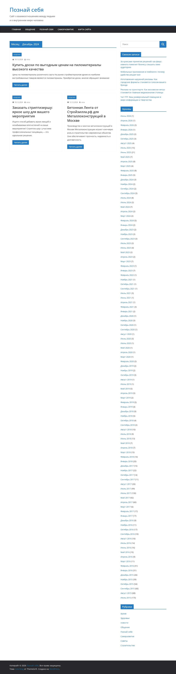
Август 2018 (126, 429)
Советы (124, 641)
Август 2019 (126, 379)
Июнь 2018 (126, 438)
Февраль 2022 (127, 275)
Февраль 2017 (127, 511)
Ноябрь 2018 (127, 416)
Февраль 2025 (127, 170)
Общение (30, 29)
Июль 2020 (126, 338)
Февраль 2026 (127, 125)
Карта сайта (84, 29)
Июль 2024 (126, 197)
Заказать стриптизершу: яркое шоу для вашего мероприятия (32, 111)
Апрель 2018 (127, 447)
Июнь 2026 (126, 116)
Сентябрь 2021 (128, 288)
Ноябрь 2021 (127, 279)
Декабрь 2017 (127, 466)
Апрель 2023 (127, 257)
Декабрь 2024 (127, 179)
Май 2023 (125, 252)
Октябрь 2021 (127, 284)
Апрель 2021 (127, 302)
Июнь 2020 (126, 343)
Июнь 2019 (126, 384)
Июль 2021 (126, 293)
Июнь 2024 (126, 202)
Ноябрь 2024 (127, 184)
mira (28, 59)
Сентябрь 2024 (128, 193)
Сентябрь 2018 (128, 425)
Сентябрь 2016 (128, 534)
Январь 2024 (127, 225)
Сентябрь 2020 (128, 329)
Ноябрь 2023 (127, 234)
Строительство (128, 645)
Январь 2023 (127, 270)
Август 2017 (126, 484)
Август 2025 (126, 143)
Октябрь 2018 (127, 420)
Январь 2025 (127, 175)
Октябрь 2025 (127, 138)
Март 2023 (126, 261)
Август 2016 (126, 538)
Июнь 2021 (126, 297)
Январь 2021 (127, 311)
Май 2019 (125, 388)
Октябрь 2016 (127, 529)
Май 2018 (125, 443)
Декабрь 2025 (127, 134)
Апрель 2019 (127, 393)
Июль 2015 (126, 597)
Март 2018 (126, 452)
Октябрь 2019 (127, 375)
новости (124, 622)
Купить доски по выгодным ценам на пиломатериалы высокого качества (56, 67)
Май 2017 (125, 497)
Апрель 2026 (127, 120)
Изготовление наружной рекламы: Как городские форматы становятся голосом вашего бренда (143, 82)
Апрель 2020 (127, 352)
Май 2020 (125, 347)
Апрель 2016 (127, 556)
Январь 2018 (127, 461)
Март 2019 (126, 397)
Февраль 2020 (127, 361)
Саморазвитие (66, 29)
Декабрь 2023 (127, 229)
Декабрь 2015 (127, 575)
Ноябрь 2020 (127, 320)
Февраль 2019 (127, 402)
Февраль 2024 (127, 220)
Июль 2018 (126, 434)
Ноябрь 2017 (127, 470)
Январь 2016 (127, 570)
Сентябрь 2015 (128, 588)
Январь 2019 (127, 407)
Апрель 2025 (127, 161)
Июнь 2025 (126, 152)
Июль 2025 (126, 148)
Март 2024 (126, 216)
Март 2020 (126, 357)
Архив (123, 613)
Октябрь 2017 (127, 475)
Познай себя (27, 9)
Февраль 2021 (127, 307)
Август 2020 (126, 334)
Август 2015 (126, 593)
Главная (16, 29)
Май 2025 (125, 157)
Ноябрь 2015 (127, 579)
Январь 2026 (127, 129)
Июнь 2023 (126, 247)
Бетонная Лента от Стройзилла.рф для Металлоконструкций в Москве (86, 114)
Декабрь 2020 (127, 316)
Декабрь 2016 (127, 520)
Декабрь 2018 (127, 411)
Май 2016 (125, 552)
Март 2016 (126, 561)
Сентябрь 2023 (128, 238)
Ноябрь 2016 (127, 525)
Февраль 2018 (127, 456)
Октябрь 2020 (127, 325)
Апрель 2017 (127, 502)
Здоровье (125, 618)
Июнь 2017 (126, 493)
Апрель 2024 (127, 211)
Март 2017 (126, 506)
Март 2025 (126, 166)
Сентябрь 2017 (128, 479)
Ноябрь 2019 (127, 370)
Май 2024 (125, 207)
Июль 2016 (126, 543)
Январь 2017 (127, 516)
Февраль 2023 (127, 266)
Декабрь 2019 (127, 366)
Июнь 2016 (126, 547)
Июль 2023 (126, 243)
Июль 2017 (126, 488)
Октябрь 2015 (127, 584)
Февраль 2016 (127, 566)
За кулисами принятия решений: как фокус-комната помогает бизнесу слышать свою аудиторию (141, 64)
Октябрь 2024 (127, 188)
